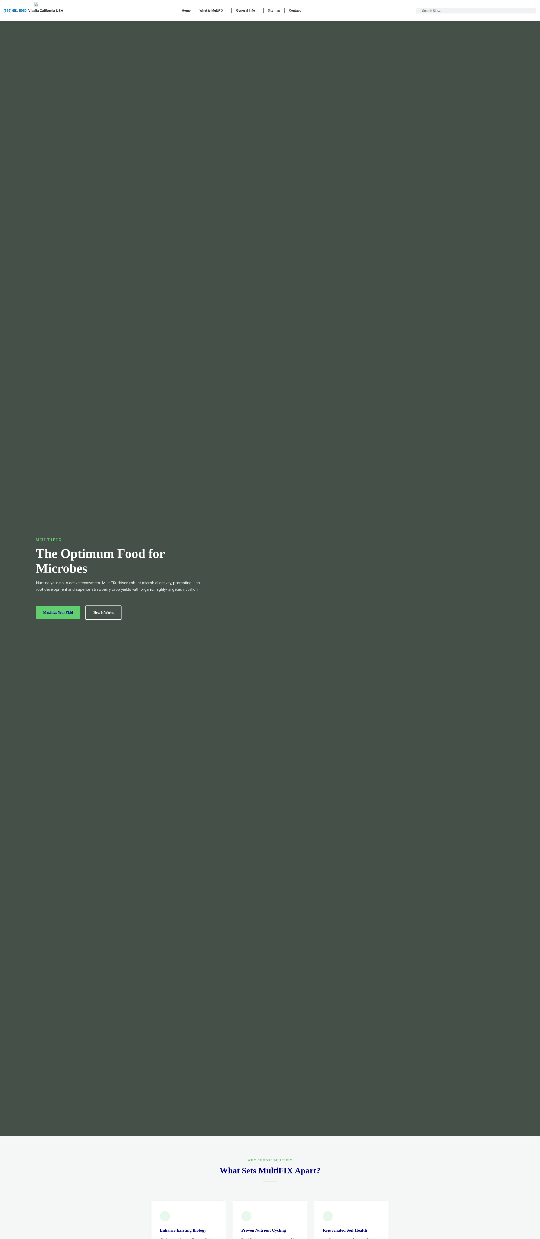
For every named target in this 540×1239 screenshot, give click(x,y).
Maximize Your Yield (58, 612)
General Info (245, 10)
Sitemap (274, 10)
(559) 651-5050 (15, 10)
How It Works (103, 612)
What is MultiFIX (211, 10)
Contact (295, 10)
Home (186, 10)
